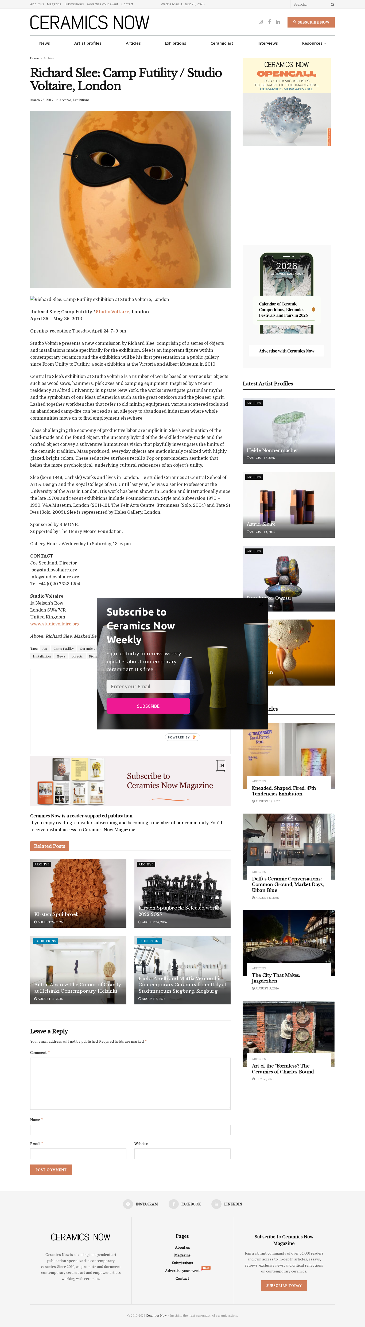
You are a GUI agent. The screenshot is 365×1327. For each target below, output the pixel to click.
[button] (148, 625)
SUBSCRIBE (148, 705)
